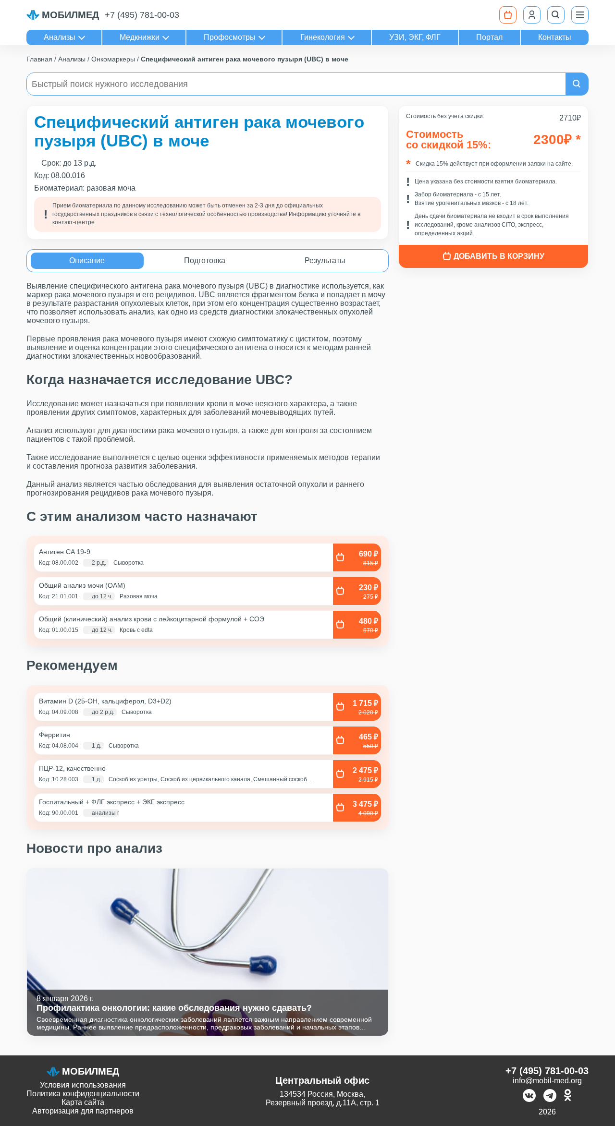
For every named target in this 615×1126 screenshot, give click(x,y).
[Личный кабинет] (532, 15)
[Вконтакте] (529, 1096)
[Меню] (580, 15)
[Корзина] (508, 15)
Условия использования (83, 1085)
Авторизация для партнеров (83, 1111)
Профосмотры (230, 37)
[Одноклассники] (567, 1096)
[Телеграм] (550, 1096)
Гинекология (322, 37)
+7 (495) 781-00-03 (142, 15)
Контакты (554, 37)
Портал (489, 37)
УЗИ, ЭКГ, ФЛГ (415, 37)
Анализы (59, 37)
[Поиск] (556, 15)
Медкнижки (140, 37)
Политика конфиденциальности (82, 1094)
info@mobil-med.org (547, 1081)
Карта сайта (83, 1102)
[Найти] (577, 84)
